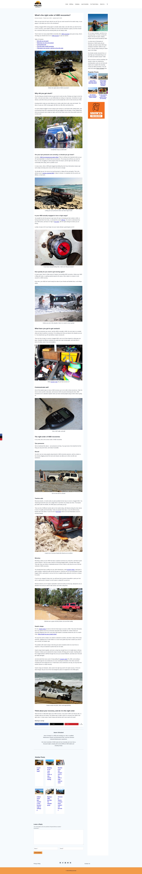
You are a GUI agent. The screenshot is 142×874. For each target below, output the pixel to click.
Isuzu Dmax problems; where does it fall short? (93, 82)
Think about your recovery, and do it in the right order (50, 48)
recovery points (71, 569)
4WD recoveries (65, 34)
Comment (36, 828)
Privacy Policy (37, 863)
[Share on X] (1, 437)
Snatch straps (42, 628)
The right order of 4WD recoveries (45, 46)
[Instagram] (65, 863)
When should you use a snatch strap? (47, 634)
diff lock (63, 220)
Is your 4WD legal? (38, 769)
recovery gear (54, 381)
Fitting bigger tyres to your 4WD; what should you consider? (103, 83)
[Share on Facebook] (1, 435)
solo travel (58, 511)
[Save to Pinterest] (1, 439)
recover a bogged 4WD (48, 173)
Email (62, 848)
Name (36, 848)
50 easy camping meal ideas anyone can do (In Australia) (103, 96)
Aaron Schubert (39, 18)
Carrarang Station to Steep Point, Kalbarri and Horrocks (60, 803)
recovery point (63, 659)
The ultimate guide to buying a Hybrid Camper (93, 96)
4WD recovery (55, 35)
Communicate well (41, 44)
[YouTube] (68, 863)
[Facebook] (60, 863)
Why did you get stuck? (43, 41)
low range (56, 221)
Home (66, 4)
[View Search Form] (107, 4)
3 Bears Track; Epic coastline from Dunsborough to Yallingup (39, 803)
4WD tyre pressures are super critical (49, 157)
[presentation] (39, 762)
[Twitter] (63, 863)
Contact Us (87, 863)
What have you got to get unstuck (45, 42)
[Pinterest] (70, 863)
